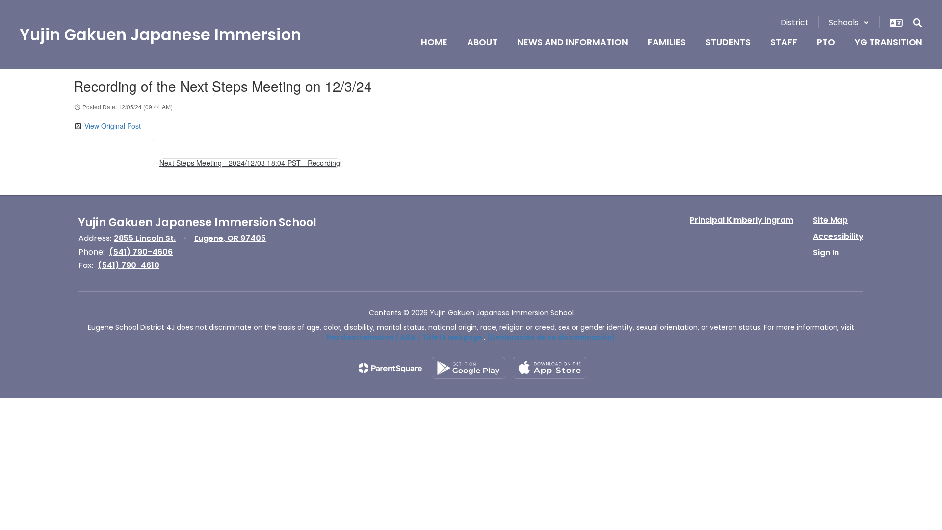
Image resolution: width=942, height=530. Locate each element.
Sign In (826, 252)
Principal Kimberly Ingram (741, 220)
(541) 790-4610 (128, 265)
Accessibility (838, 236)
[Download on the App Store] (549, 368)
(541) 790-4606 (141, 252)
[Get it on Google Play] (468, 368)
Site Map (830, 220)
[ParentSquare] (390, 368)
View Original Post (112, 126)
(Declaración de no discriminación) (551, 337)
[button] (849, 22)
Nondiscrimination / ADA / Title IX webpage (404, 337)
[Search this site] (917, 22)
